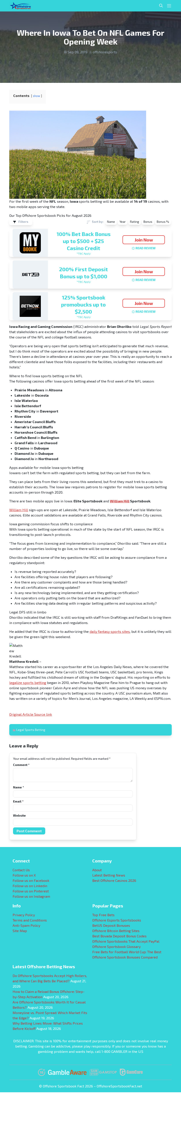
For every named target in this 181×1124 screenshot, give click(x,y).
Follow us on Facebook (31, 880)
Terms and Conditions (30, 920)
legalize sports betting (27, 682)
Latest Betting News (108, 875)
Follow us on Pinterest (31, 891)
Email (18, 801)
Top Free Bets (103, 915)
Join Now (144, 239)
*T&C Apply (83, 253)
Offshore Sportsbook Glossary (116, 946)
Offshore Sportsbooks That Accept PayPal (125, 941)
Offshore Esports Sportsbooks (116, 920)
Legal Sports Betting (30, 730)
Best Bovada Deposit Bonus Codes (119, 936)
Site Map (20, 931)
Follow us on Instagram (31, 896)
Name (18, 787)
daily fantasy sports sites (110, 631)
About (97, 870)
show (36, 96)
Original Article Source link (30, 714)
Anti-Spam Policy (26, 925)
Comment (21, 765)
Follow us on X (24, 875)
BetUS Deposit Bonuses (111, 925)
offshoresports (105, 52)
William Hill (119, 501)
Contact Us (21, 870)
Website (19, 815)
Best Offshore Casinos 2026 (114, 880)
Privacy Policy (24, 915)
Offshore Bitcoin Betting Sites (116, 931)
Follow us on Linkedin (30, 886)
